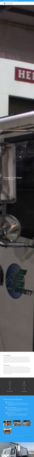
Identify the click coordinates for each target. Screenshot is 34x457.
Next (29, 436)
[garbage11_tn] (7, 433)
